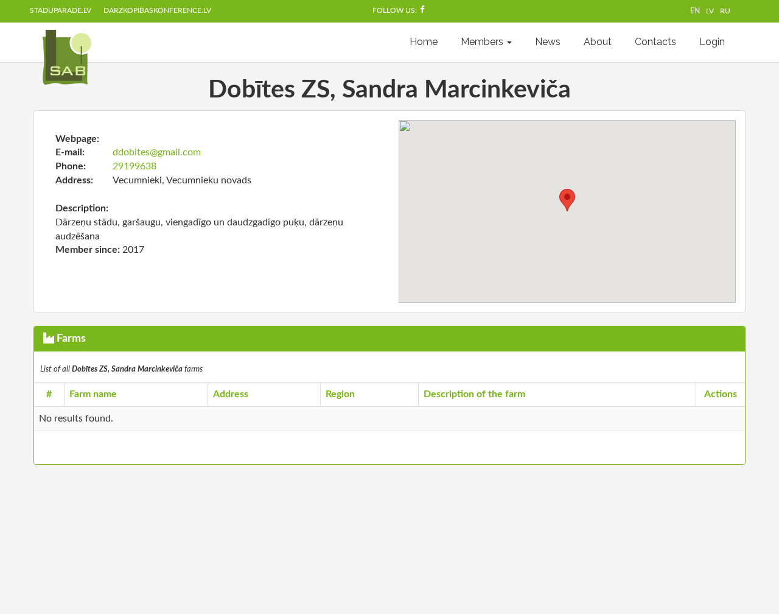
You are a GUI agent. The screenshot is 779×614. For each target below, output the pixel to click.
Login (712, 42)
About (598, 42)
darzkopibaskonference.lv (157, 10)
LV (710, 11)
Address (230, 394)
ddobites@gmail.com (157, 152)
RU (725, 11)
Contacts (655, 42)
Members (483, 42)
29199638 (134, 166)
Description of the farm (474, 394)
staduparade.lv (60, 10)
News (548, 42)
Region (340, 394)
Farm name (93, 394)
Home (424, 42)
